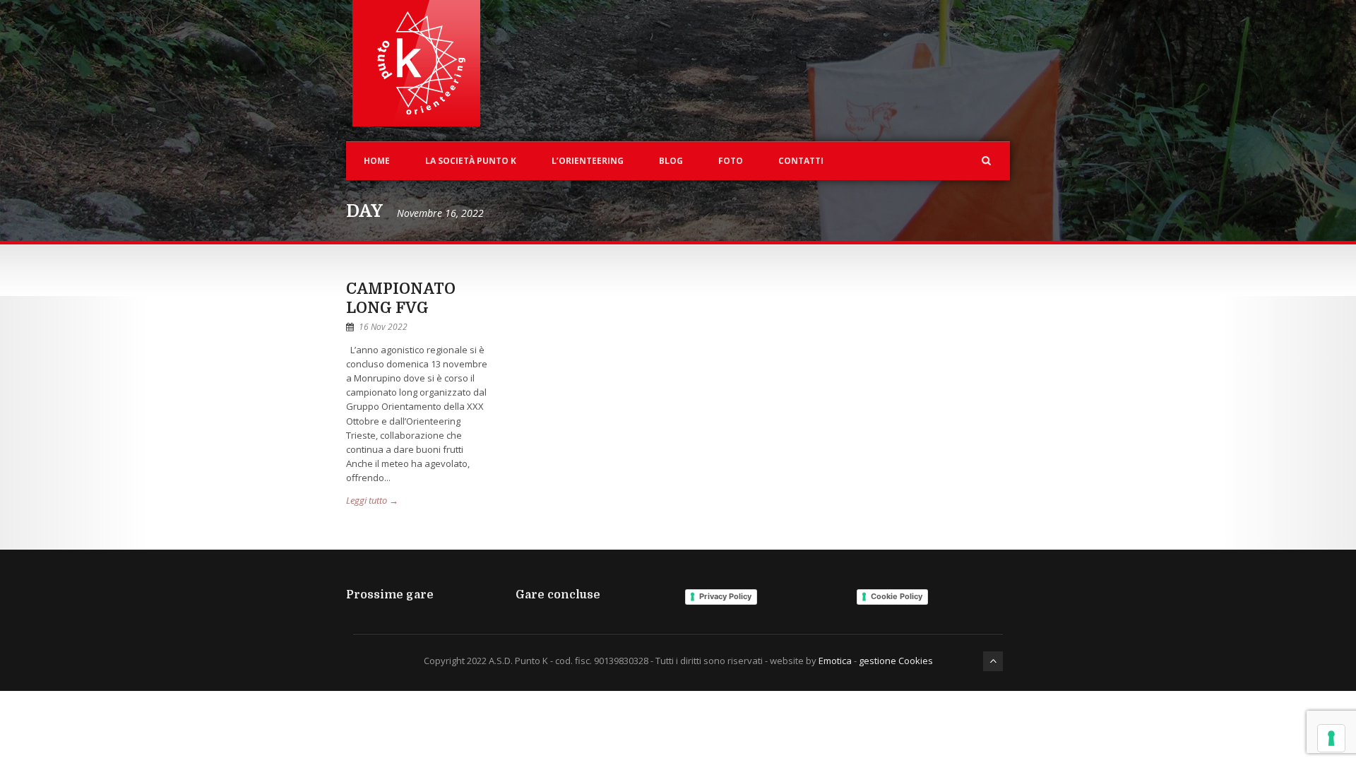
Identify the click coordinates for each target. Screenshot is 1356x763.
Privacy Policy (725, 596)
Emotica (835, 660)
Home (377, 161)
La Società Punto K (470, 161)
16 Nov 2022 (383, 327)
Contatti (800, 161)
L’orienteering (588, 161)
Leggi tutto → (372, 500)
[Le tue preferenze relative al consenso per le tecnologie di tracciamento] (1331, 738)
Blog (671, 161)
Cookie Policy (896, 596)
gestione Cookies (896, 660)
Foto (730, 161)
